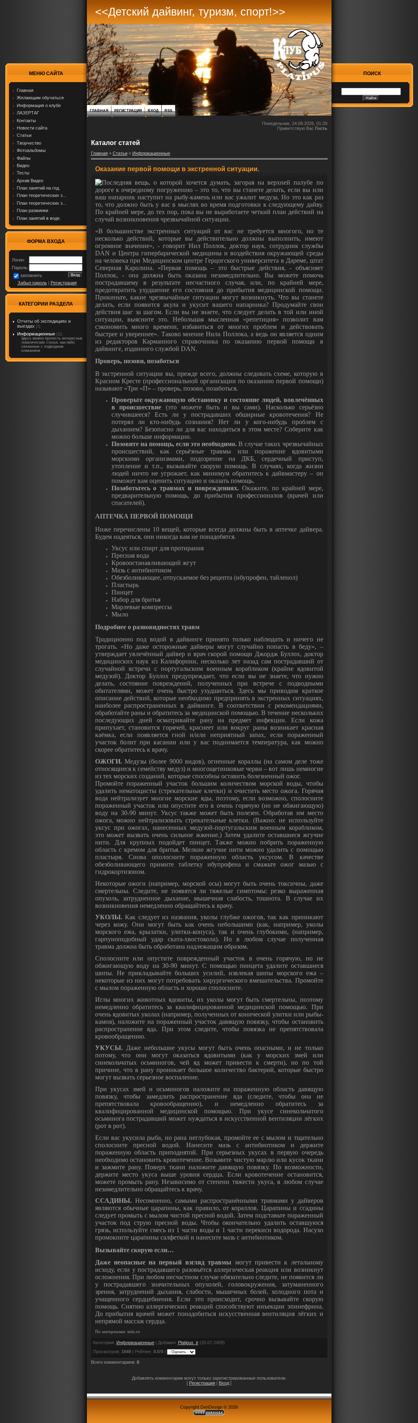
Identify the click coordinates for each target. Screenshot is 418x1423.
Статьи (120, 153)
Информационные (36, 333)
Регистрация (64, 282)
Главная (99, 111)
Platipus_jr (188, 1342)
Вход (153, 111)
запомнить (31, 275)
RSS (168, 111)
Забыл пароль (32, 282)
